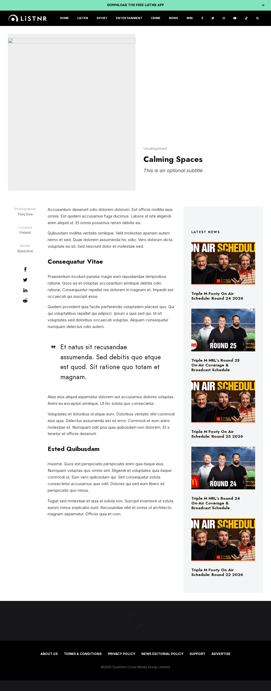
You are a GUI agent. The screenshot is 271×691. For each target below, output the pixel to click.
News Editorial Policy (162, 654)
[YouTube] (235, 18)
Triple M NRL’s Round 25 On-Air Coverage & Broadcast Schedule (215, 365)
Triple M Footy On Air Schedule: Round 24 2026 (217, 296)
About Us (49, 654)
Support (197, 654)
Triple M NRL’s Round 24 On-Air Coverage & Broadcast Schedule (215, 503)
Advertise (221, 654)
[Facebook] (202, 18)
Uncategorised (155, 148)
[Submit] (25, 300)
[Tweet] (25, 279)
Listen (82, 18)
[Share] (25, 269)
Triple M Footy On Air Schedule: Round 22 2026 (217, 572)
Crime (155, 18)
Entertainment (129, 18)
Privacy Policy (121, 654)
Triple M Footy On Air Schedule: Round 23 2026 (217, 434)
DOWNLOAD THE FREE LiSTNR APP (135, 5)
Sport (102, 18)
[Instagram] (224, 18)
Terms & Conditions (83, 654)
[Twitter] (213, 18)
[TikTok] (246, 18)
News (173, 18)
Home (64, 18)
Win (190, 18)
